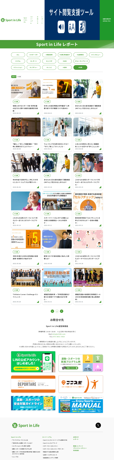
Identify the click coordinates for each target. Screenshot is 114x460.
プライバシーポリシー (80, 448)
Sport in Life (11, 20)
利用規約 (76, 450)
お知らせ (76, 437)
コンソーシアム (47, 437)
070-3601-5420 (59, 336)
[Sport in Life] (26, 425)
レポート (76, 439)
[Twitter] (98, 425)
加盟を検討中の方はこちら (107, 20)
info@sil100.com (59, 334)
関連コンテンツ (78, 446)
